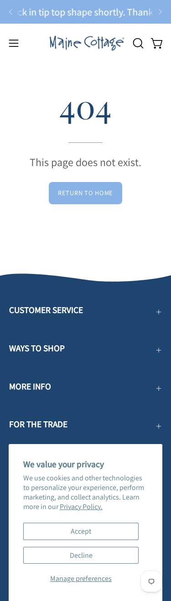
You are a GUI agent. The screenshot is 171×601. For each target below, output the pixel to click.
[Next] (160, 12)
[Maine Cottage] (85, 43)
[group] (85, 12)
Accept (81, 531)
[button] (137, 43)
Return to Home (85, 192)
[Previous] (11, 12)
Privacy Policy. (81, 506)
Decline (81, 555)
